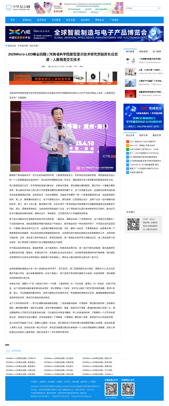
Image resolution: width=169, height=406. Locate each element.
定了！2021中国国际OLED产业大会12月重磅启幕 (144, 153)
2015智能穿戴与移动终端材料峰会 (142, 157)
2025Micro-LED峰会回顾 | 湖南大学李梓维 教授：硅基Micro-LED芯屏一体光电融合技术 (98, 358)
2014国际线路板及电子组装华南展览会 (144, 161)
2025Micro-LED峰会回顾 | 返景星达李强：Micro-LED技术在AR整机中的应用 (22, 362)
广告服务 (114, 20)
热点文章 (130, 135)
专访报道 (56, 20)
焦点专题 (70, 20)
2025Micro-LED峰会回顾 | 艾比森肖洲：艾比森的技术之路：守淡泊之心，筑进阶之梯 (60, 358)
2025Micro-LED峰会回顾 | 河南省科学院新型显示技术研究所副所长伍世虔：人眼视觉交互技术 (22, 374)
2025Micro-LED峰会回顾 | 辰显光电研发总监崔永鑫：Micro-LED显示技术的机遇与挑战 (98, 362)
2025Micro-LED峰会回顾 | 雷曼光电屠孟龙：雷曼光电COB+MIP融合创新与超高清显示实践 (60, 362)
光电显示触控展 (135, 172)
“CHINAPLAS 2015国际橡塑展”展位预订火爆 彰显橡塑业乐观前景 (144, 165)
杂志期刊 (85, 20)
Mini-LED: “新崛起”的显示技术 (141, 145)
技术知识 (41, 20)
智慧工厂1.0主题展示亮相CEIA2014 (143, 169)
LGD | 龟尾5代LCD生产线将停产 (141, 142)
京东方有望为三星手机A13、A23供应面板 (144, 149)
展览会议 (99, 20)
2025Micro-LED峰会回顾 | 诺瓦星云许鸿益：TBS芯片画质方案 (60, 366)
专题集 (59, 382)
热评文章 (143, 135)
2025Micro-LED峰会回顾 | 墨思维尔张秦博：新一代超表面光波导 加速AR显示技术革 (22, 366)
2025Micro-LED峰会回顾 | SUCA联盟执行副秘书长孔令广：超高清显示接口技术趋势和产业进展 (60, 370)
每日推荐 (130, 51)
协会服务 (51, 382)
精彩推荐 (143, 51)
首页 (12, 20)
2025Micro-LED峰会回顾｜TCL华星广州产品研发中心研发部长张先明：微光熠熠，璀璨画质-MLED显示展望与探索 (98, 370)
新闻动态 (27, 20)
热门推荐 (157, 51)
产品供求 (34, 382)
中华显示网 (23, 46)
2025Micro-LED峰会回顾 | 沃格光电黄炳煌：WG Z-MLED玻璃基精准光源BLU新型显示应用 (22, 370)
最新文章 (157, 135)
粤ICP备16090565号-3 (92, 386)
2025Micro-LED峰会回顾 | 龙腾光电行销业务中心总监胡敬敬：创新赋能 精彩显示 (98, 366)
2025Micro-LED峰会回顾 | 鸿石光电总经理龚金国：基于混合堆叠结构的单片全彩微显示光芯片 (60, 374)
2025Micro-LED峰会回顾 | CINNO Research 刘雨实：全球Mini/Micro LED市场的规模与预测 (22, 358)
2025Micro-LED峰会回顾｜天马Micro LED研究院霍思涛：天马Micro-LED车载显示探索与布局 (98, 374)
